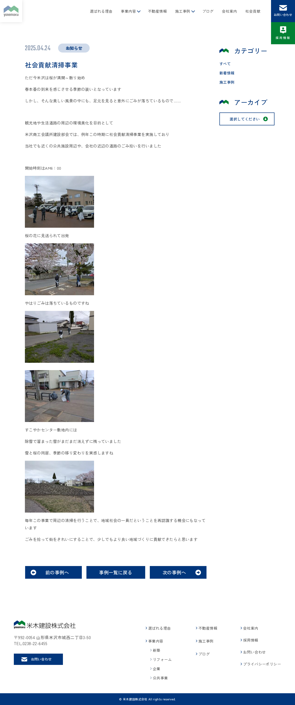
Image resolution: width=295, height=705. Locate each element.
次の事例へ (174, 572)
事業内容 (128, 11)
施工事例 (182, 11)
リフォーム (162, 659)
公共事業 (160, 678)
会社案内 (229, 11)
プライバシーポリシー (262, 664)
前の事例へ (57, 572)
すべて (225, 63)
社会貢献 (252, 11)
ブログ (208, 11)
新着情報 (227, 73)
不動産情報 (157, 11)
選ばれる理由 (101, 11)
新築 (156, 650)
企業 (156, 668)
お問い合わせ (283, 14)
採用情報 (283, 37)
